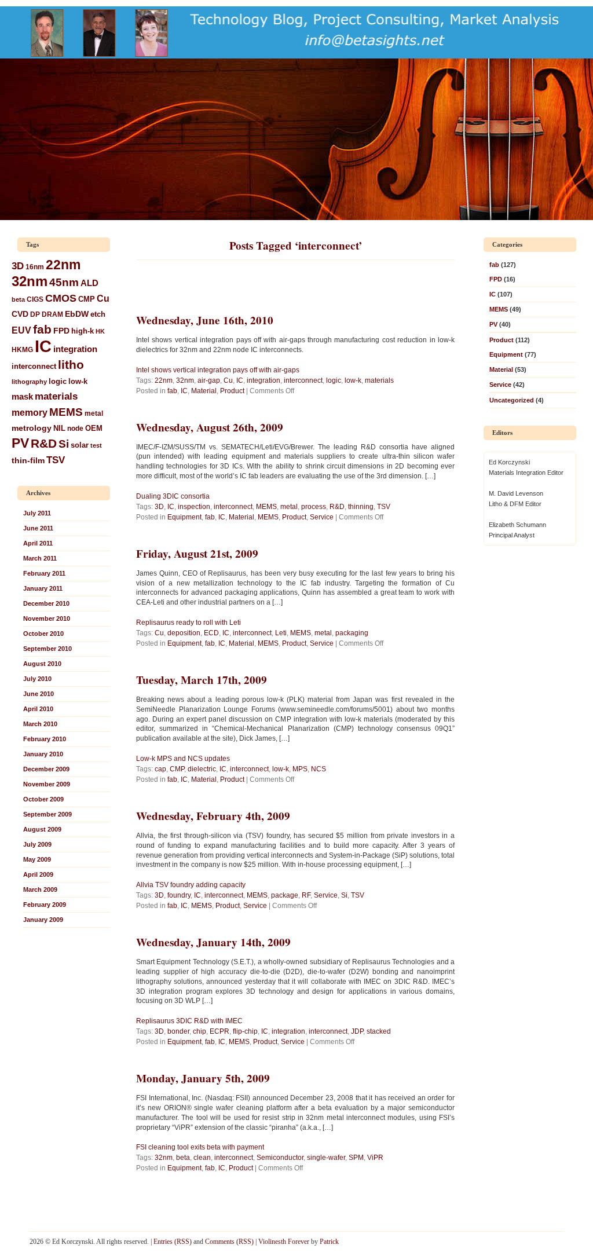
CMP (86, 299)
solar (80, 445)
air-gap (208, 380)
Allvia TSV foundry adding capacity (191, 885)
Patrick (329, 1242)
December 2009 (46, 769)
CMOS (60, 298)
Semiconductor (280, 1158)
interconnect (34, 367)
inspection (194, 507)
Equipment (184, 517)
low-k (77, 381)
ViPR (375, 1158)
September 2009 (47, 814)
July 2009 (37, 844)
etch (97, 314)
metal (94, 413)
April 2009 (38, 874)
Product (232, 391)
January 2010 (43, 754)
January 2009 (43, 919)
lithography (29, 381)
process (313, 507)
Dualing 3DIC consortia (173, 496)
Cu (103, 298)
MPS (300, 769)
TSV (55, 460)
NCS (318, 769)
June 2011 (38, 528)
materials (56, 396)
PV (20, 443)
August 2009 (42, 829)
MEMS (66, 412)
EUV (21, 330)
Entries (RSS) (172, 1242)
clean (202, 1158)
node (75, 428)
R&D (44, 443)
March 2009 (40, 889)
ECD (211, 633)
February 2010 (44, 738)
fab (42, 329)
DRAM (52, 314)
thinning (361, 507)
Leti (281, 633)
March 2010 (40, 723)
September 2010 (47, 648)
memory (29, 412)
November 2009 (46, 784)
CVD (20, 314)
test (96, 445)
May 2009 (37, 859)
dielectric (202, 769)
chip (199, 1031)
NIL (59, 428)
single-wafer (326, 1158)
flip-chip (245, 1031)
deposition (183, 633)
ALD (89, 283)
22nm (63, 265)
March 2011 (40, 558)
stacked (379, 1031)
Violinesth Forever (283, 1242)
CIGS (35, 299)
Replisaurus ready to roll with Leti (188, 622)
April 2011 (38, 543)
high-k (82, 331)
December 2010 (46, 603)
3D (18, 266)
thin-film (28, 460)
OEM (94, 428)
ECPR (219, 1031)
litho (71, 364)
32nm (29, 281)
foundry (179, 895)
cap (160, 769)
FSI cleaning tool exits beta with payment (200, 1147)
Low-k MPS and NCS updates (183, 759)
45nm (64, 282)
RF (306, 895)
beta (18, 299)
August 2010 (42, 663)
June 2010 (38, 693)
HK (100, 331)
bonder (178, 1031)
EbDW (77, 314)
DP (35, 314)
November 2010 (46, 618)
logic (58, 382)
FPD (61, 330)
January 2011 (43, 588)
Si (63, 444)
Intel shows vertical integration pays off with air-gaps (217, 370)
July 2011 (37, 513)
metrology (32, 428)
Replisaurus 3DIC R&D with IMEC (189, 1021)
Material (204, 391)
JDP (357, 1031)
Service (322, 517)
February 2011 (44, 573)
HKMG (22, 349)
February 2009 (44, 904)
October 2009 (43, 799)
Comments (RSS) (229, 1242)
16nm (34, 266)
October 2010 (43, 633)
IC (43, 346)
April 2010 (38, 708)
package (284, 895)
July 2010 (37, 678)
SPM (356, 1158)
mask (22, 396)
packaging (351, 633)
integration (75, 349)
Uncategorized (511, 400)
